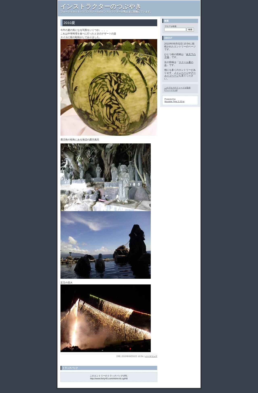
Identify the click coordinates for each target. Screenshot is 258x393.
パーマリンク (151, 356)
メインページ (181, 73)
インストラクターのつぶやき (100, 6)
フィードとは (171, 90)
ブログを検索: (170, 26)
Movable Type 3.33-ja (174, 101)
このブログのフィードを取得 (177, 88)
